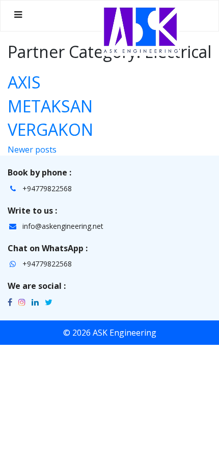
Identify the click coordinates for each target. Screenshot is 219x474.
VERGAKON (50, 129)
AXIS (24, 82)
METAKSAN (50, 106)
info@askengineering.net (62, 226)
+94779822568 (47, 188)
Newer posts (32, 149)
